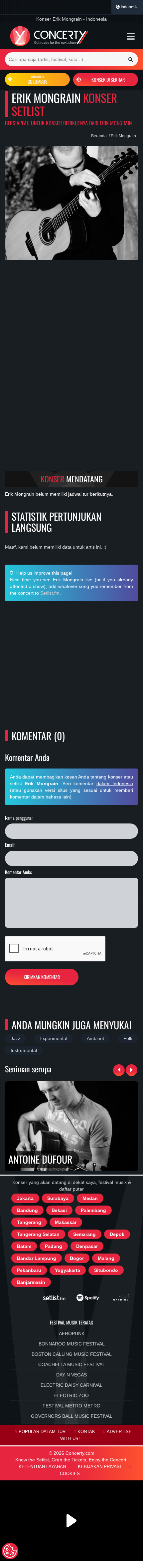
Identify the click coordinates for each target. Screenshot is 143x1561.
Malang (106, 1258)
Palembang (93, 1210)
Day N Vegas (71, 1374)
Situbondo (106, 1270)
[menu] (131, 36)
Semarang (84, 1234)
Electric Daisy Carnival (71, 1385)
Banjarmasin (31, 1282)
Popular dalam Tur (42, 1431)
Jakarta (25, 1198)
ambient (95, 1038)
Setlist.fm (50, 593)
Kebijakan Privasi (99, 1466)
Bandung (27, 1210)
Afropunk (71, 1333)
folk (127, 1038)
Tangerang (29, 1222)
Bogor (77, 1258)
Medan (90, 1198)
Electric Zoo (71, 1395)
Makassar (65, 1222)
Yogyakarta (67, 1270)
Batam (24, 1246)
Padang (53, 1246)
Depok (117, 1234)
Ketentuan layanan (42, 1466)
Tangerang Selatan (38, 1234)
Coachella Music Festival (71, 1364)
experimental (53, 1038)
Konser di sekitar (108, 79)
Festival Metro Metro (71, 1405)
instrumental (24, 1050)
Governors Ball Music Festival (71, 1416)
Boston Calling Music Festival (72, 1354)
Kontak (86, 1431)
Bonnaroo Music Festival (72, 1343)
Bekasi (59, 1210)
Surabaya (58, 1198)
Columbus (38, 79)
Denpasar (87, 1246)
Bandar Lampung (36, 1258)
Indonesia (129, 7)
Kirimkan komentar (42, 976)
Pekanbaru (29, 1270)
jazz (15, 1038)
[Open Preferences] (10, 1551)
